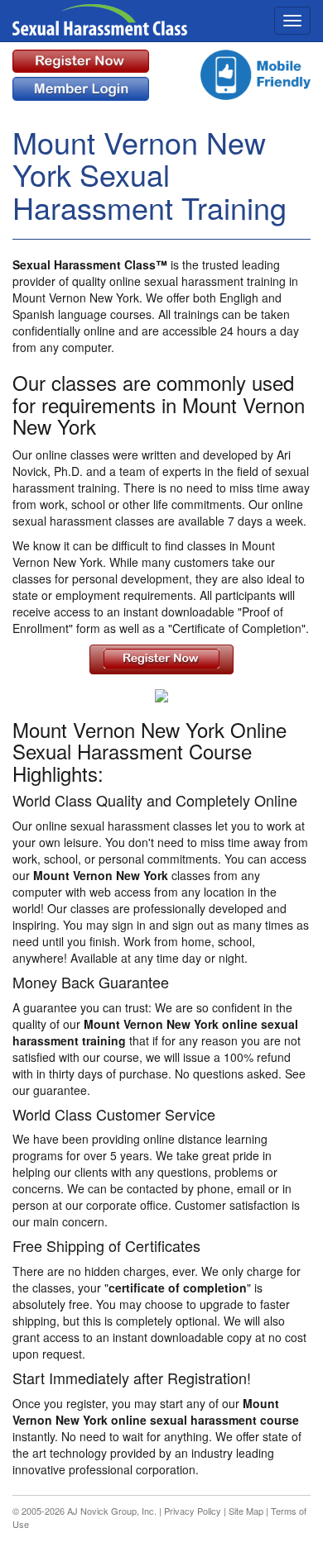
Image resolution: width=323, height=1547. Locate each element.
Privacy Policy (192, 1510)
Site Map (246, 1510)
